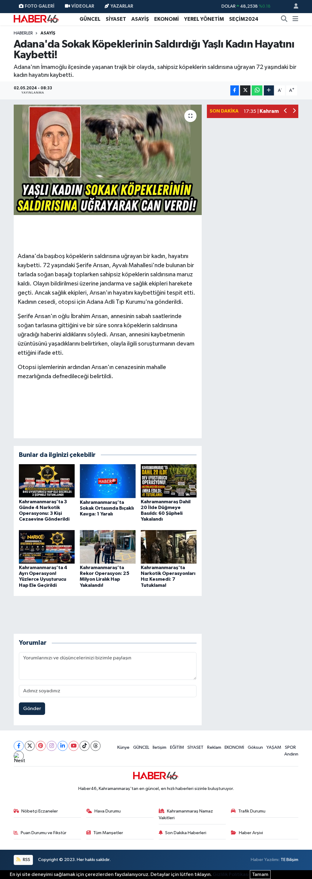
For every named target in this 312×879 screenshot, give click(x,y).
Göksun (255, 747)
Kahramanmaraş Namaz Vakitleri (186, 814)
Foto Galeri (40, 6)
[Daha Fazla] (269, 90)
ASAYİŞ (140, 19)
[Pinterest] (41, 746)
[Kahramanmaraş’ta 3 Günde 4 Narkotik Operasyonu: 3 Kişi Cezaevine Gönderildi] (47, 480)
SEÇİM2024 (243, 19)
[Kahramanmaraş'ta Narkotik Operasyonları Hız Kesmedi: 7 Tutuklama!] (169, 546)
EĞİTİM (177, 747)
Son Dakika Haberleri (185, 833)
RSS (26, 859)
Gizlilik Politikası (231, 874)
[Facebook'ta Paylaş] (234, 90)
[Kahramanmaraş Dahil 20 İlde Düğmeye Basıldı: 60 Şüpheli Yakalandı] (169, 480)
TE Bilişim (289, 859)
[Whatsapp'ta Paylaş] (257, 90)
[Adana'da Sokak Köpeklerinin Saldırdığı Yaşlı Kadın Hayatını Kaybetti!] (108, 160)
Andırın (291, 754)
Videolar (82, 6)
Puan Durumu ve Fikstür (43, 833)
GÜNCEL (90, 19)
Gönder (32, 708)
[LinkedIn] (63, 746)
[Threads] (95, 746)
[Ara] (284, 19)
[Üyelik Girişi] (293, 6)
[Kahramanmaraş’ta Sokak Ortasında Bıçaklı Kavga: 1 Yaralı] (108, 480)
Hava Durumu (107, 811)
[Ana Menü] (295, 19)
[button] (285, 111)
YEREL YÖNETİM (204, 19)
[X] (30, 746)
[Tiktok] (85, 746)
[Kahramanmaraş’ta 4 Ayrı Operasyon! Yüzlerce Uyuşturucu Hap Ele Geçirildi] (47, 546)
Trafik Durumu (251, 811)
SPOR (290, 747)
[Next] (19, 756)
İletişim (159, 747)
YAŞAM (273, 747)
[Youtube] (74, 746)
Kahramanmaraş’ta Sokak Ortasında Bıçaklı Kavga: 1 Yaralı (107, 508)
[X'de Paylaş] (245, 90)
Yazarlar (122, 6)
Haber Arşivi (251, 833)
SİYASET (116, 19)
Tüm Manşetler (108, 833)
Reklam (214, 747)
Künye (123, 747)
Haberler (23, 33)
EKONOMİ (166, 19)
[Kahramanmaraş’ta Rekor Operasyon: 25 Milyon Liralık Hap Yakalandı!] (108, 546)
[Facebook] (19, 746)
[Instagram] (52, 746)
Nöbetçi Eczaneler (39, 811)
